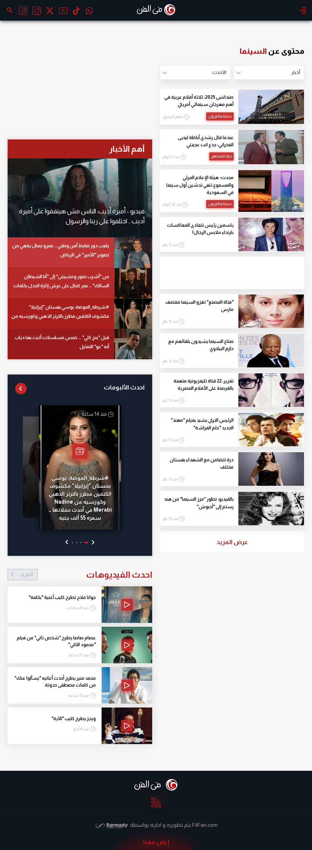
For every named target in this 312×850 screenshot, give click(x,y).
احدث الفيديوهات (86, 574)
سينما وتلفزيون (220, 116)
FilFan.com (205, 825)
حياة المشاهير (221, 156)
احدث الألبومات (124, 387)
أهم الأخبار (127, 148)
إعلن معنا (156, 842)
